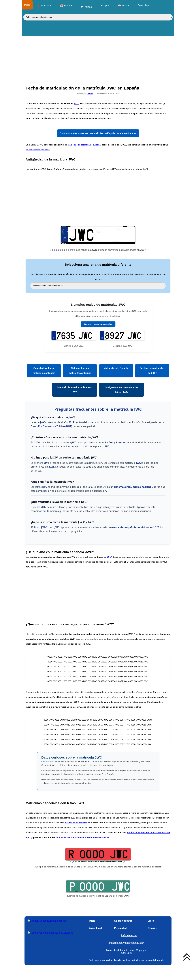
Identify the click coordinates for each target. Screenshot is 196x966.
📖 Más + (123, 5)
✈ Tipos (104, 5)
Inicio (27, 4)
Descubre (143, 5)
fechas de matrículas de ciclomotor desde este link (82, 837)
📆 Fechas (66, 5)
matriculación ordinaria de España (84, 145)
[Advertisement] (98, 59)
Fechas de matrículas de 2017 (152, 370)
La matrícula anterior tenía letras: (74, 389)
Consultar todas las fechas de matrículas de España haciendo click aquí (98, 133)
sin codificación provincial (38, 149)
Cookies (152, 928)
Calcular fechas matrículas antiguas (80, 370)
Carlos (90, 94)
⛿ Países (86, 7)
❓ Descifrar (44, 5)
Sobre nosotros (123, 920)
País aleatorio (129, 935)
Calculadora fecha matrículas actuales (44, 370)
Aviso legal (95, 928)
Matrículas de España (116, 368)
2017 (76, 103)
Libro (151, 920)
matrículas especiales (76, 822)
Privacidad (120, 928)
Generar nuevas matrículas (98, 324)
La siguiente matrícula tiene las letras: (121, 389)
